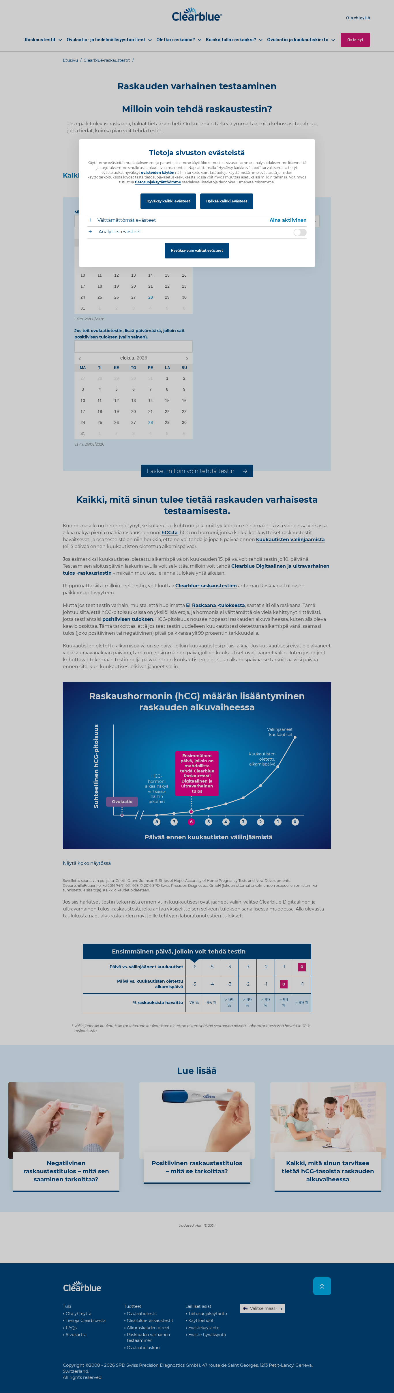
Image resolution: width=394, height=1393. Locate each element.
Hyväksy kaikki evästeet (168, 201)
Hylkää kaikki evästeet (226, 201)
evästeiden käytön (157, 172)
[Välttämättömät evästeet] (92, 220)
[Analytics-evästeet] (92, 232)
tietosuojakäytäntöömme (158, 182)
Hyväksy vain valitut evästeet (197, 250)
